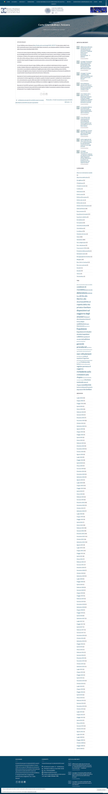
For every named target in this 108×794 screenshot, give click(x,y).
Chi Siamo (14, 1)
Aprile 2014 (80, 694)
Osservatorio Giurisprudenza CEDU (82, 1)
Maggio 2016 (80, 644)
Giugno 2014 (80, 689)
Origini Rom (86, 358)
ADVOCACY (22, 1)
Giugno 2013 (80, 714)
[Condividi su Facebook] (41, 94)
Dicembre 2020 (80, 567)
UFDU (63, 29)
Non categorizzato (81, 242)
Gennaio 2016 (80, 655)
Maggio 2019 (80, 595)
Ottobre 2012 (80, 728)
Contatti (53, 4)
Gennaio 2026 (80, 414)
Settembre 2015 (81, 666)
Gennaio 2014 (80, 703)
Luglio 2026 (80, 398)
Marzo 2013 (80, 723)
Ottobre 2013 (80, 709)
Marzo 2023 (80, 494)
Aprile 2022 (80, 522)
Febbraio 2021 (80, 562)
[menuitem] (4, 1)
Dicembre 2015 (80, 658)
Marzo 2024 (80, 465)
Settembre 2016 (81, 641)
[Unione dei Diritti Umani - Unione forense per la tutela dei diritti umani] (54, 10)
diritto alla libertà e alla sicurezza (82, 299)
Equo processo (80, 211)
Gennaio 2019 (80, 601)
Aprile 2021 (80, 556)
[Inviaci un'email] (106, 3)
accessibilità (90, 284)
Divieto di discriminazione (83, 205)
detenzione (82, 293)
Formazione (80, 222)
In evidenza (79, 231)
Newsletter (55, 22)
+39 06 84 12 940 (47, 768)
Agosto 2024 (80, 454)
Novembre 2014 (81, 680)
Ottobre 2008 (80, 743)
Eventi (95, 1)
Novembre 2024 (81, 448)
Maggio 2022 (80, 519)
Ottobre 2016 (80, 638)
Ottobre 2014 (80, 683)
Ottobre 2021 (80, 539)
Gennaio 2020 (80, 590)
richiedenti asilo (83, 375)
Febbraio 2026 (80, 412)
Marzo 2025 (80, 440)
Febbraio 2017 (80, 629)
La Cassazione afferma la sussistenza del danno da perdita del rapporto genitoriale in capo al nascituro (86, 109)
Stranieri (79, 268)
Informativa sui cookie (32, 791)
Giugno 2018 (80, 610)
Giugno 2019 (80, 593)
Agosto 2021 (80, 545)
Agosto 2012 (80, 731)
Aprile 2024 (80, 463)
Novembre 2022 (81, 505)
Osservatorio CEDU (82, 248)
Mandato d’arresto (81, 234)
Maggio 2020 (80, 581)
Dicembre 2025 (80, 417)
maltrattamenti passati (87, 351)
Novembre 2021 (81, 536)
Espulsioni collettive (82, 217)
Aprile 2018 (80, 615)
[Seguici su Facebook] (106, 0)
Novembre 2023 (81, 474)
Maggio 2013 (80, 717)
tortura (79, 387)
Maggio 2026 (80, 403)
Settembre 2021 (81, 542)
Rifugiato (79, 259)
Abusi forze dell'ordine (82, 177)
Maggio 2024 (80, 460)
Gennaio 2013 (80, 726)
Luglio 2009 (80, 737)
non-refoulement (84, 354)
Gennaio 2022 (80, 530)
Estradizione (80, 220)
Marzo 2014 (80, 697)
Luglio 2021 (80, 547)
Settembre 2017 (81, 618)
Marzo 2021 (80, 559)
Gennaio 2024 (80, 468)
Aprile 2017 (80, 627)
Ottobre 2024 (80, 451)
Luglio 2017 (80, 621)
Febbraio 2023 (80, 496)
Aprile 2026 (80, 406)
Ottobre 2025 (80, 423)
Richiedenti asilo (81, 253)
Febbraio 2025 (80, 443)
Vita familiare (80, 276)
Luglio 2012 (80, 734)
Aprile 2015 (80, 677)
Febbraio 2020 (80, 587)
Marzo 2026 (80, 409)
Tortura (78, 273)
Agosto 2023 (80, 480)
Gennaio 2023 (80, 499)
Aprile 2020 (80, 584)
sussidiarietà (86, 385)
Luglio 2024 (80, 457)
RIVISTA (69, 1)
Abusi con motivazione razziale (84, 172)
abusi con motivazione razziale (82, 284)
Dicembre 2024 (80, 446)
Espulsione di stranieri (82, 214)
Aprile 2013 (80, 720)
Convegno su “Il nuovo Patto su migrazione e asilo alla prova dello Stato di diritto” (86, 132)
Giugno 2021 (80, 550)
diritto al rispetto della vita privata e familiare (84, 304)
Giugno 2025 (80, 431)
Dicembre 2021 (80, 533)
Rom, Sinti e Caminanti (82, 262)
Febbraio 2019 (80, 598)
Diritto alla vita (80, 200)
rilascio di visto (85, 377)
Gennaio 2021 (80, 564)
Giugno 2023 (80, 485)
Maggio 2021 (80, 553)
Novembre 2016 (81, 635)
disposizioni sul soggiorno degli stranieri (83, 313)
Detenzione (80, 191)
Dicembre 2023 (80, 471)
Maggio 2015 (80, 675)
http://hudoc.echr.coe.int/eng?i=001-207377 (44, 45)
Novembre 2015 (81, 661)
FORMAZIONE (30, 1)
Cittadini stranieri (81, 186)
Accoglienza (80, 180)
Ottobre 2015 (80, 663)
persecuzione (79, 360)
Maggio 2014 (80, 692)
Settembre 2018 (81, 607)
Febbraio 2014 (80, 700)
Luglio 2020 (80, 579)
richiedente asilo (84, 371)
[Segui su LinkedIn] (106, 5)
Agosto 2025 (80, 429)
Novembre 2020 (81, 570)
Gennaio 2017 (80, 632)
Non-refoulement (81, 245)
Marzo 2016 (80, 649)
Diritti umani (80, 194)
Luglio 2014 (80, 686)
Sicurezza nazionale (81, 265)
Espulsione (82, 328)
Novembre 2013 (81, 706)
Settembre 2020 (81, 576)
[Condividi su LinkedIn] (46, 94)
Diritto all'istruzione (82, 197)
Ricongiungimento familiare (84, 256)
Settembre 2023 (81, 477)
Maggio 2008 (80, 745)
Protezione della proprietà (83, 251)
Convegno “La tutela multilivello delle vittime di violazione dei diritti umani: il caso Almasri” (86, 76)
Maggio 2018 (80, 612)
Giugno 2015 (80, 672)
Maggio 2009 (80, 740)
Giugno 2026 (80, 400)
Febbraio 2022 (80, 528)
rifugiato (80, 377)
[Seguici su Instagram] (106, 2)
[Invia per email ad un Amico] (44, 94)
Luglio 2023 (80, 482)
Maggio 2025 (80, 434)
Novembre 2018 (81, 604)
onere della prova (80, 356)
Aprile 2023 (80, 491)
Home (8, 1)
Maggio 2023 (80, 488)
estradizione (85, 339)
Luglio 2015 (80, 669)
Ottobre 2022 (80, 508)
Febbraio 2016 (80, 652)
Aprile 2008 (80, 748)
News (100, 1)
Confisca (79, 188)
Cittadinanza (80, 183)
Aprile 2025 (80, 437)
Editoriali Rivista (81, 208)
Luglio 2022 (80, 513)
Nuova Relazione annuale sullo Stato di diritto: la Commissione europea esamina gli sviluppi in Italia (86, 86)
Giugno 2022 (80, 516)
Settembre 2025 (81, 426)
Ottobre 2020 (80, 573)
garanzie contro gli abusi (81, 341)
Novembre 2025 (81, 420)
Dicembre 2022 (80, 502)
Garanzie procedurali (82, 225)
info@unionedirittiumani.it (50, 772)
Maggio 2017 (80, 624)
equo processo (87, 326)
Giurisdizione (80, 228)
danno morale (88, 290)
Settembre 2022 (81, 511)
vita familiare (87, 389)
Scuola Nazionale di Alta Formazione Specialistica (50, 1)
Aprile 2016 (80, 646)
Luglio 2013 (80, 711)
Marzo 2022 (80, 525)
